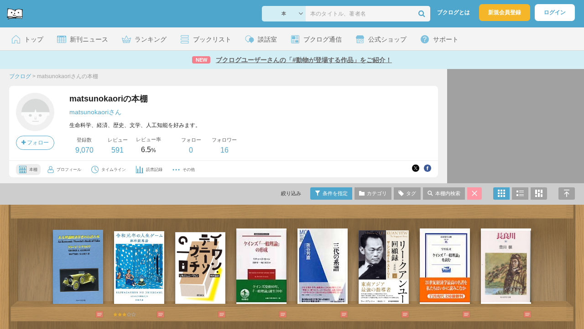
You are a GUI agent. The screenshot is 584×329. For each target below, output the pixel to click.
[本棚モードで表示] (501, 193)
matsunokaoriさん (95, 112)
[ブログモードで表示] (520, 193)
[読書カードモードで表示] (539, 193)
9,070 (84, 150)
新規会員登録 (504, 12)
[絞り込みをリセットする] (474, 193)
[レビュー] (90, 314)
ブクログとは (453, 12)
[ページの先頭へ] (566, 193)
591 (117, 150)
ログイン (555, 12)
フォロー (37, 142)
